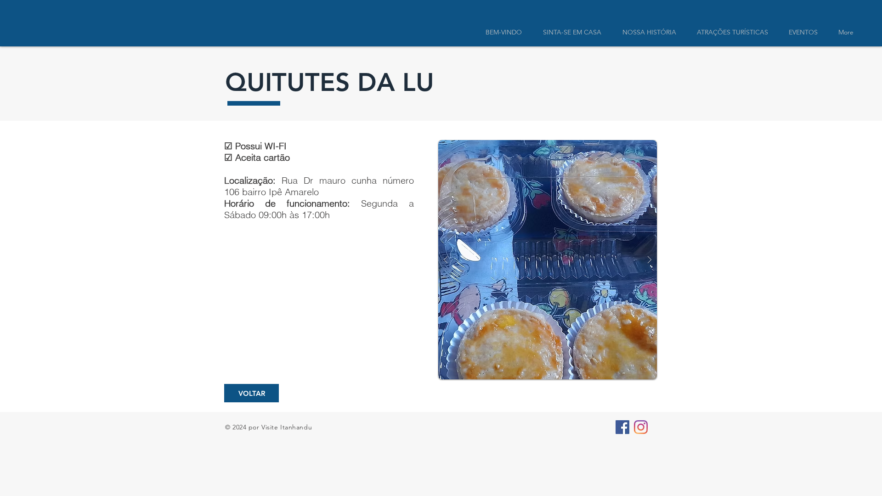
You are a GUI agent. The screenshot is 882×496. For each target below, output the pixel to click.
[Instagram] (641, 427)
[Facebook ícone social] (622, 427)
